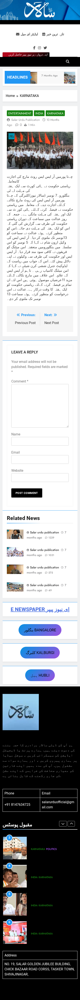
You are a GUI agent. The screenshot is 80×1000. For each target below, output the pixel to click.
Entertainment (19, 113)
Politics (51, 849)
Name (15, 434)
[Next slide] (71, 823)
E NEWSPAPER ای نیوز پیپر (40, 609)
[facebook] (34, 48)
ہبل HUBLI (40, 675)
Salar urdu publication (25, 120)
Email (15, 452)
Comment (19, 381)
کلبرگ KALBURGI (40, 652)
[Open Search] (67, 61)
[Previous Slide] (63, 823)
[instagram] (39, 48)
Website (17, 471)
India (39, 113)
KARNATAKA (55, 113)
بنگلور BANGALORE (40, 630)
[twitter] (45, 48)
